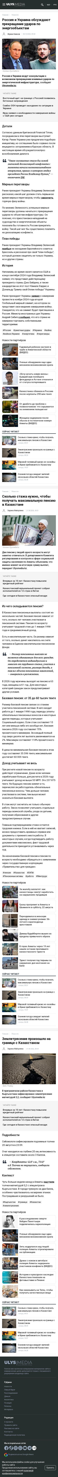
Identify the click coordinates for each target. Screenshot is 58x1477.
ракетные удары (22, 330)
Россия (7, 330)
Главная (5, 15)
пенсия (7, 873)
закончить (47, 197)
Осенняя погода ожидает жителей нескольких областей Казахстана (33, 475)
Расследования (11, 1393)
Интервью (8, 1409)
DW (22, 177)
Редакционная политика (14, 1435)
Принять (50, 1468)
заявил (35, 295)
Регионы (7, 1406)
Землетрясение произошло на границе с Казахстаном (36, 451)
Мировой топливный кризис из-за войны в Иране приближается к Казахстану (36, 463)
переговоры (43, 334)
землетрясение (11, 1206)
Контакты (8, 1432)
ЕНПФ (31, 873)
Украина (38, 330)
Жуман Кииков (13, 34)
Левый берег (9, 1390)
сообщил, (24, 317)
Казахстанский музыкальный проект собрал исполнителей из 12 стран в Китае (26, 589)
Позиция (8, 1403)
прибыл (6, 248)
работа (30, 876)
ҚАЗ (48, 5)
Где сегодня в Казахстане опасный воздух (25, 595)
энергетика (29, 334)
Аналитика (9, 1399)
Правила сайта (10, 1425)
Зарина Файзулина (15, 510)
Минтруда (42, 876)
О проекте (8, 1422)
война (48, 330)
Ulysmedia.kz (9, 85)
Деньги (7, 1396)
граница (23, 1202)
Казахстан (19, 873)
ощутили (49, 1181)
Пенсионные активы (13, 876)
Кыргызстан (9, 1202)
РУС (55, 5)
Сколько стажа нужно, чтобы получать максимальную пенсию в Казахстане (36, 438)
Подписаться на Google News (21, 1454)
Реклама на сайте (11, 1428)
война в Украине (12, 334)
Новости (8, 1386)
